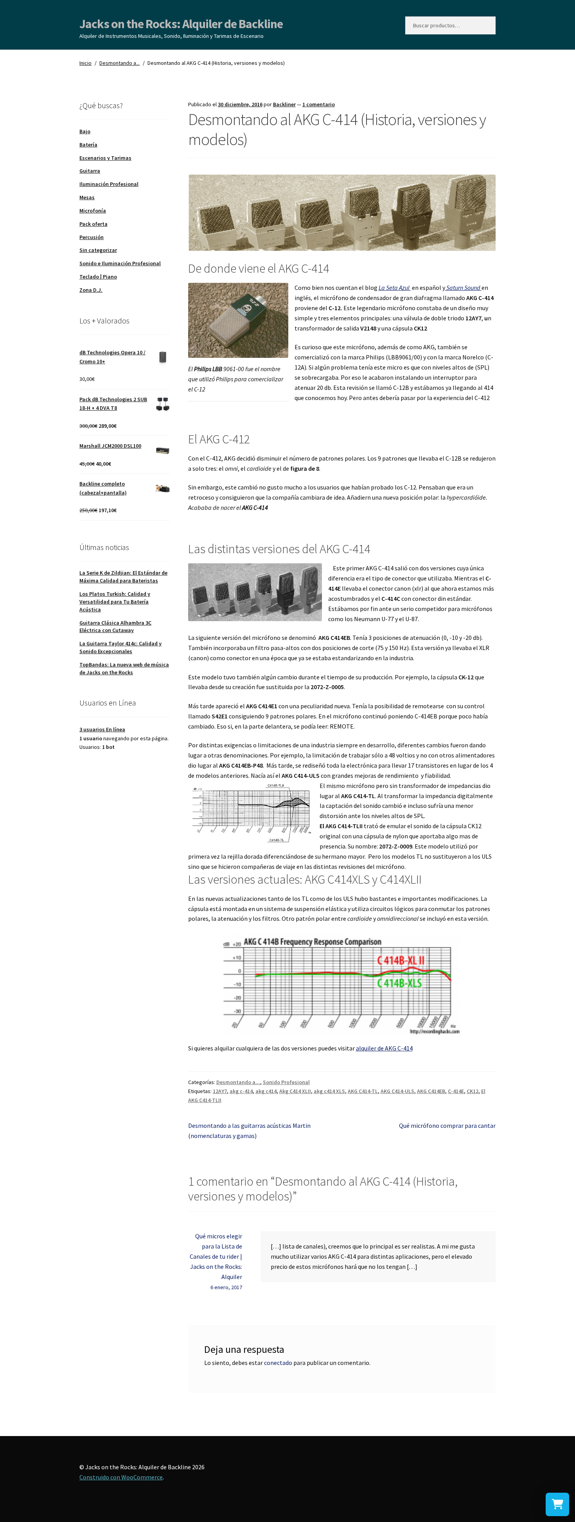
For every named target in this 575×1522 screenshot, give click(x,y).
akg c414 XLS (329, 1091)
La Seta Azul (395, 287)
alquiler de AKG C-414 (384, 1048)
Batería (88, 144)
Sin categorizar (98, 250)
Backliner (284, 104)
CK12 (472, 1091)
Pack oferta (93, 223)
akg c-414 (241, 1091)
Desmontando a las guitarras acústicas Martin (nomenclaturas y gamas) (249, 1130)
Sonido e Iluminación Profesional (120, 263)
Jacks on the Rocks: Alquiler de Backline (181, 24)
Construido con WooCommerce (121, 1477)
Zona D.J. (90, 289)
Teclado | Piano (98, 276)
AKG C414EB (431, 1091)
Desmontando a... (119, 62)
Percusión (91, 237)
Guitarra (89, 170)
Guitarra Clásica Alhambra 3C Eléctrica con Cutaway (115, 626)
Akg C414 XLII (295, 1091)
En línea (102, 729)
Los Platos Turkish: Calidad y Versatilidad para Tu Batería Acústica (114, 601)
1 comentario (318, 104)
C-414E (456, 1091)
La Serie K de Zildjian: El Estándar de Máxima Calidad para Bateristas (123, 576)
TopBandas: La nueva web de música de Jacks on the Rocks (124, 668)
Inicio (85, 62)
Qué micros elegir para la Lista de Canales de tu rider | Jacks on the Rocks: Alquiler (216, 1256)
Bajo (84, 131)
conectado (278, 1363)
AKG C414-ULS (397, 1091)
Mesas (87, 197)
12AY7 (220, 1091)
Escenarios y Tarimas (105, 157)
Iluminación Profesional (108, 184)
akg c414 (266, 1091)
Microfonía (92, 210)
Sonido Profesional (286, 1082)
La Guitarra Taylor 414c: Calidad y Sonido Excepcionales (120, 647)
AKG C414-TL (363, 1091)
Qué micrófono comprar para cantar (447, 1125)
